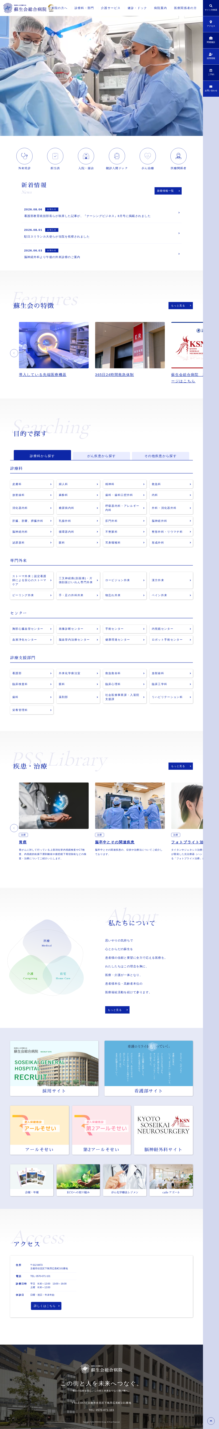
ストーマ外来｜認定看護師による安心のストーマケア (29, 580)
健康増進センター (117, 639)
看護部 (17, 673)
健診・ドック (137, 8)
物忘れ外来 (113, 595)
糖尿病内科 (66, 507)
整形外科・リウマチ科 (167, 531)
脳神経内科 (20, 531)
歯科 (15, 697)
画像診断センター (71, 628)
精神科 (110, 484)
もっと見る (178, 305)
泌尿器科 (18, 542)
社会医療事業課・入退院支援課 (122, 697)
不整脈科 (111, 531)
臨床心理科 (113, 684)
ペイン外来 (159, 595)
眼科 (62, 542)
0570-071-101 (43, 1276)
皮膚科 (17, 484)
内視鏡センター (162, 628)
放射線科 (18, 495)
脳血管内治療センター (74, 639)
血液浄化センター (24, 639)
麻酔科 (63, 495)
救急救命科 (113, 673)
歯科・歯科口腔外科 (119, 495)
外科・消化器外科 (164, 507)
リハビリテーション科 (167, 697)
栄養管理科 (20, 710)
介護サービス (111, 8)
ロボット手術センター (167, 639)
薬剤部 (63, 697)
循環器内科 (66, 531)
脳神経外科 (159, 520)
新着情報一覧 (165, 190)
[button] (14, 353)
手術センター (114, 628)
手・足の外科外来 (71, 595)
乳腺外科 (65, 520)
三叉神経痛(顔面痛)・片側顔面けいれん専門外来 (76, 580)
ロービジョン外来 (117, 580)
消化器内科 (20, 507)
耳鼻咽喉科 (113, 542)
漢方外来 (158, 580)
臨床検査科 (20, 684)
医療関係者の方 (185, 8)
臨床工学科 (159, 684)
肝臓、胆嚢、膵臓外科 (27, 520)
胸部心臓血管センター (27, 628)
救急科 (156, 484)
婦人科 (63, 484)
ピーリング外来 (23, 595)
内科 (155, 495)
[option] (57, 353)
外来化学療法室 (69, 673)
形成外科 (158, 542)
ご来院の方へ (57, 8)
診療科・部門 (84, 8)
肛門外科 (111, 520)
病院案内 (160, 8)
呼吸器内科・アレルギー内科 (122, 508)
